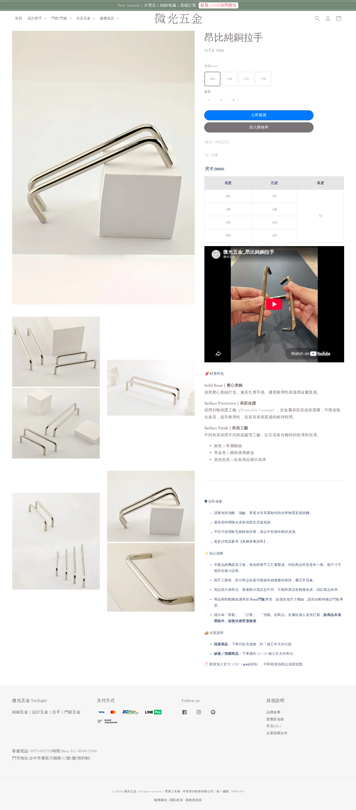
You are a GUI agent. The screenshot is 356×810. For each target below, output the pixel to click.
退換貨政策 (194, 800)
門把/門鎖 (59, 18)
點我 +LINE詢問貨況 (218, 5)
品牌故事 (273, 712)
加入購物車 (259, 127)
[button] (317, 18)
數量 (207, 92)
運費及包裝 (275, 719)
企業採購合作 (277, 733)
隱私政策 (176, 800)
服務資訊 (107, 18)
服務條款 (160, 800)
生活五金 (84, 18)
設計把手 (35, 18)
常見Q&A (273, 726)
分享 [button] (214, 155)
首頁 (18, 18)
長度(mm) (211, 66)
